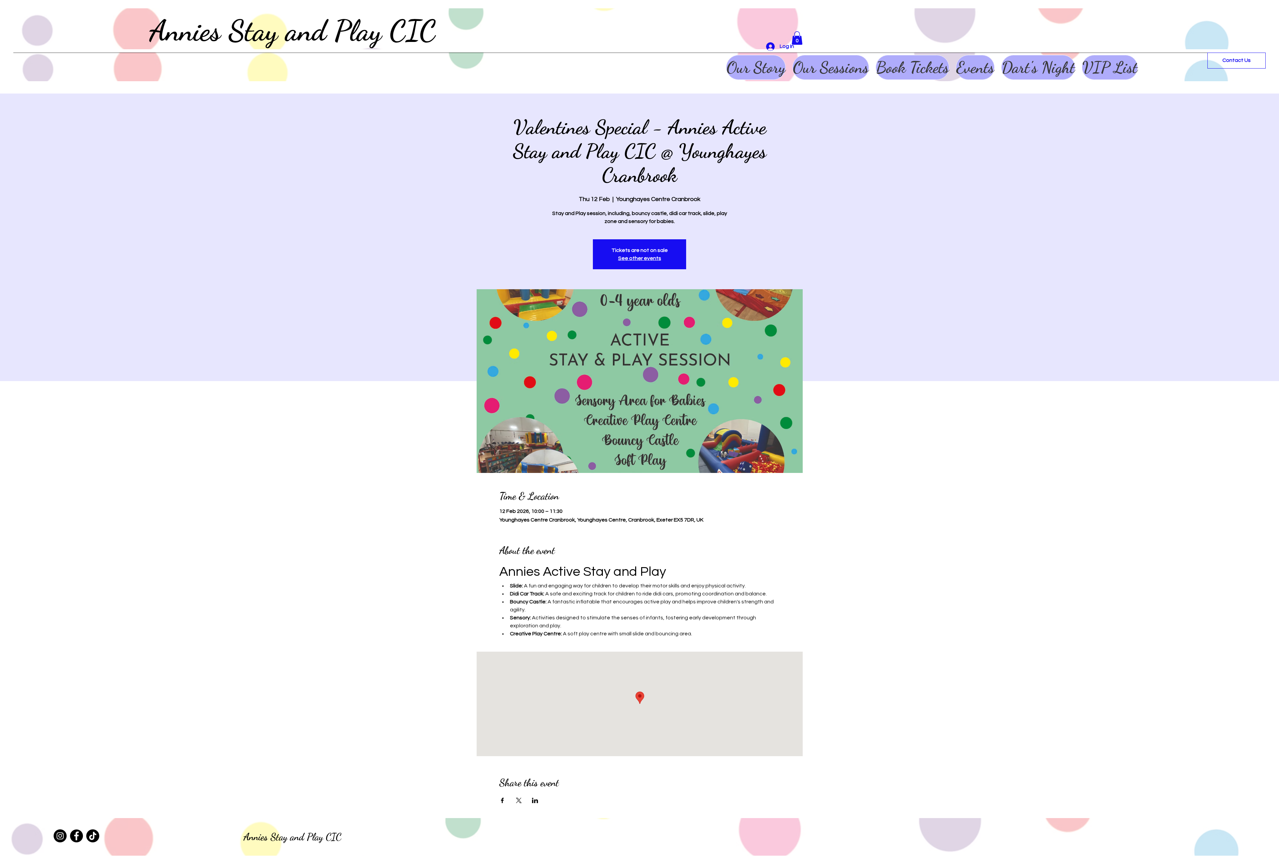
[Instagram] (60, 835)
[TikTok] (92, 835)
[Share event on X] (519, 800)
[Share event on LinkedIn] (535, 800)
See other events (639, 258)
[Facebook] (76, 835)
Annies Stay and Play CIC (292, 30)
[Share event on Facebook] (502, 800)
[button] (797, 38)
